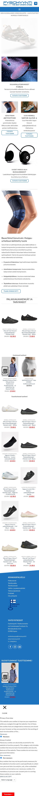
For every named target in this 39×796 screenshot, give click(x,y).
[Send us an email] (20, 647)
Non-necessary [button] (5, 755)
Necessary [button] (3, 734)
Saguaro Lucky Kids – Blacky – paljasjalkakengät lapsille (29, 491)
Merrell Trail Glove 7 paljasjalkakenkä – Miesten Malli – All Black (29, 560)
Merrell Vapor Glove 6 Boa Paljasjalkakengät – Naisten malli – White (10, 423)
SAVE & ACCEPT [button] (6, 776)
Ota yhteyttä (12, 596)
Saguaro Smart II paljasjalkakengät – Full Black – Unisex (10, 526)
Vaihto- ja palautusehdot (16, 588)
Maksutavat (12, 580)
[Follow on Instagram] (15, 647)
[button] (19, 9)
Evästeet (11, 593)
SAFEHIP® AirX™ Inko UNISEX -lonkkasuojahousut (29, 382)
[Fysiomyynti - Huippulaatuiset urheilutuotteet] (17, 3)
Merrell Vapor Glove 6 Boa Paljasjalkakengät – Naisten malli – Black (29, 332)
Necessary (6, 736)
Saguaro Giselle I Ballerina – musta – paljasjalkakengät (10, 457)
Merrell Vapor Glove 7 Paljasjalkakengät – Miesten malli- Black (29, 457)
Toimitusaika (12, 583)
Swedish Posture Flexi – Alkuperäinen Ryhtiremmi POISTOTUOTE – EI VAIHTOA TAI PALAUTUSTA (10, 385)
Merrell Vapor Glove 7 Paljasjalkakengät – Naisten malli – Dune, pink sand (10, 560)
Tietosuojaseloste (14, 591)
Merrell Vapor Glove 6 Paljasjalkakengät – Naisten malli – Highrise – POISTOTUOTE (10, 491)
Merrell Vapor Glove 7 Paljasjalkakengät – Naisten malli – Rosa (29, 526)
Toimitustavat (13, 586)
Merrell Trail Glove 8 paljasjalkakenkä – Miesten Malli (10, 332)
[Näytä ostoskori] (35, 3)
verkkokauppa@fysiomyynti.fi (17, 636)
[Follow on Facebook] (10, 647)
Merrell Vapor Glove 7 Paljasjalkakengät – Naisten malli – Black (29, 423)
